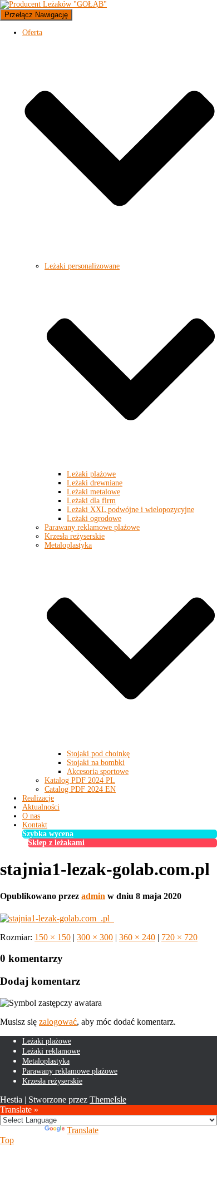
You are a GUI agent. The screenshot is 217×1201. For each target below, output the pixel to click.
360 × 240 (137, 937)
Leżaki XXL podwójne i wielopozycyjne (130, 509)
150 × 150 (52, 937)
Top (7, 1140)
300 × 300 (95, 937)
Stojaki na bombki (96, 762)
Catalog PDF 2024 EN (80, 789)
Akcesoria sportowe (98, 771)
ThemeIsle (108, 1099)
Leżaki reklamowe (51, 1051)
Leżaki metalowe (93, 492)
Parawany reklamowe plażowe (92, 527)
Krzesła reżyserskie (75, 536)
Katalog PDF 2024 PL (80, 780)
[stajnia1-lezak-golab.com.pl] (57, 918)
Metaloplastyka (46, 1061)
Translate (82, 1130)
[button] (119, 257)
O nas (31, 816)
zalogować (58, 1021)
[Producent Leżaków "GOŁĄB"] (53, 4)
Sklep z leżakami (56, 842)
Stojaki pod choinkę (98, 754)
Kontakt (34, 825)
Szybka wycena (47, 834)
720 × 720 (179, 937)
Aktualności (41, 807)
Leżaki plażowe (91, 474)
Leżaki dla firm (91, 501)
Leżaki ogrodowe (94, 518)
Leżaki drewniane (94, 483)
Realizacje (38, 798)
